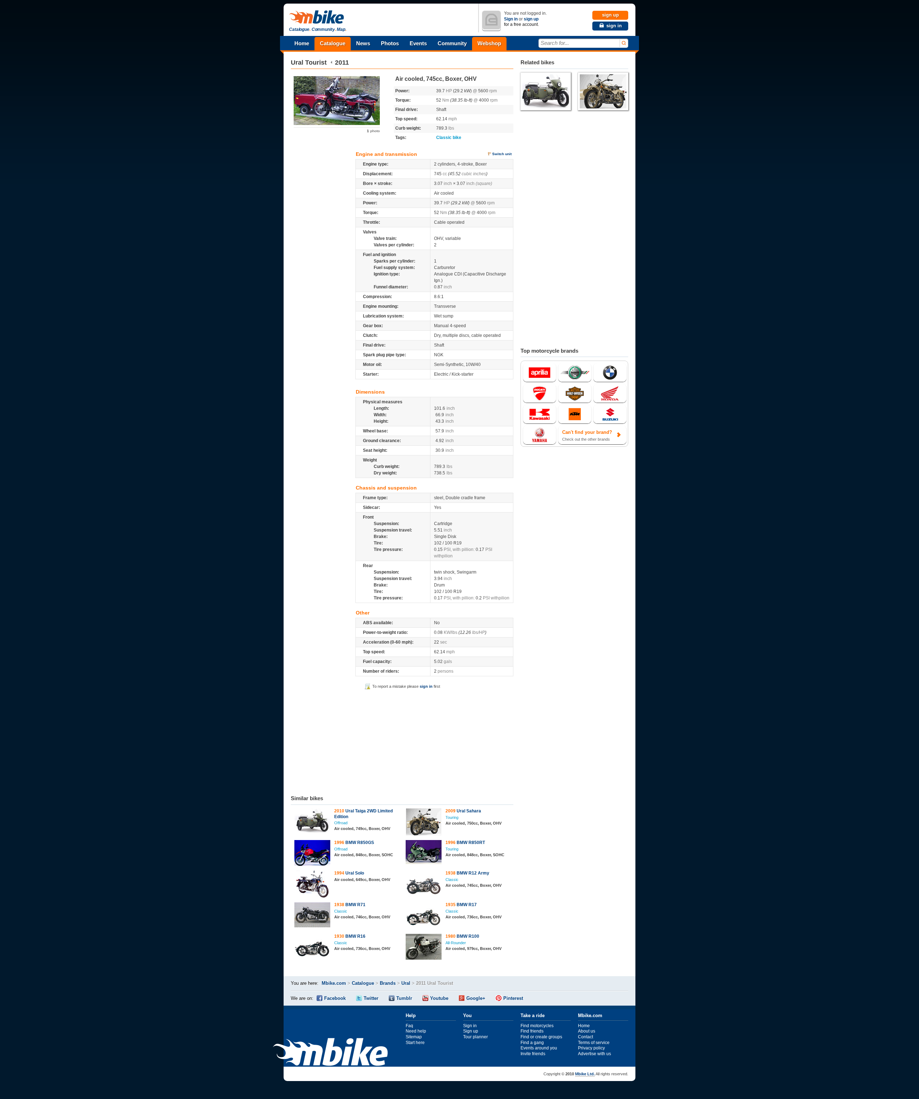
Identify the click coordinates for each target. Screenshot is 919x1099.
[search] (623, 43)
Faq (409, 1025)
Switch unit (502, 154)
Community (452, 43)
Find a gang (532, 1042)
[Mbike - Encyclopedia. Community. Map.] (330, 1053)
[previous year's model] (331, 62)
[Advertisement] (402, 741)
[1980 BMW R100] (424, 947)
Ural (297, 62)
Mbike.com (334, 983)
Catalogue (332, 43)
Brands (388, 983)
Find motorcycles (537, 1025)
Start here (415, 1042)
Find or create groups (541, 1036)
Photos (390, 43)
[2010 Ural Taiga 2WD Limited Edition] (312, 822)
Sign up (470, 1031)
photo (373, 131)
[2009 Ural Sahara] (424, 822)
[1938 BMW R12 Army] (424, 885)
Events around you (539, 1048)
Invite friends (533, 1053)
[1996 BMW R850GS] (312, 854)
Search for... (555, 43)
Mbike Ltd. (585, 1074)
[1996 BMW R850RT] (424, 853)
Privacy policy (591, 1048)
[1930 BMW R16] (312, 948)
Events (418, 43)
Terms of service (594, 1042)
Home (301, 43)
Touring (451, 817)
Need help (416, 1031)
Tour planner (475, 1036)
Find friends (532, 1031)
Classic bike (448, 137)
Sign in (511, 19)
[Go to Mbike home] (317, 17)
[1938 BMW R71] (312, 915)
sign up (531, 19)
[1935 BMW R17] (424, 916)
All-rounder (455, 943)
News (363, 43)
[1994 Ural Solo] (312, 885)
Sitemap (414, 1036)
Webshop (489, 43)
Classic (451, 879)
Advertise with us (594, 1053)
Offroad (340, 823)
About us (586, 1031)
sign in (426, 686)
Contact (585, 1036)
